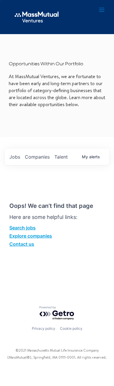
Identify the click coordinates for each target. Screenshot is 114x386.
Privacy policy (43, 328)
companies (37, 157)
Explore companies (30, 236)
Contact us (21, 244)
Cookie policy (71, 328)
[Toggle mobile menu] (102, 9)
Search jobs (22, 228)
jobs (14, 157)
